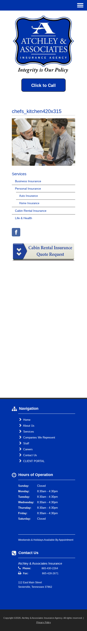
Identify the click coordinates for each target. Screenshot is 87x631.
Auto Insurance (28, 195)
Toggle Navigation (80, 5)
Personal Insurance (28, 188)
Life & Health (23, 218)
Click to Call (43, 85)
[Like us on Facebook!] (16, 232)
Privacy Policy (43, 622)
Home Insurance (29, 203)
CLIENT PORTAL (33, 461)
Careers (27, 449)
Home (26, 419)
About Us (28, 425)
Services (28, 431)
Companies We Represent (38, 437)
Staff (25, 443)
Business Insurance (28, 181)
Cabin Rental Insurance (30, 210)
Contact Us (29, 455)
